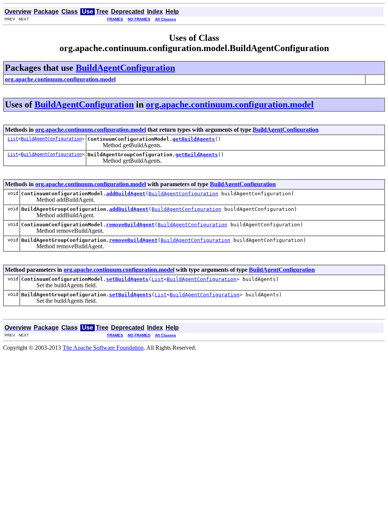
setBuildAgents (127, 279)
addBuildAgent (126, 193)
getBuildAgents (193, 139)
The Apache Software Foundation (103, 347)
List (13, 139)
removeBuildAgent (130, 224)
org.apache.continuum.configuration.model (230, 104)
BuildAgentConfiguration (125, 68)
